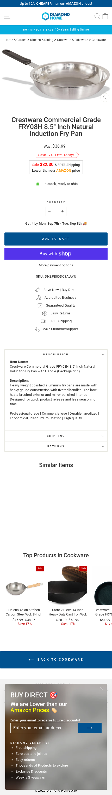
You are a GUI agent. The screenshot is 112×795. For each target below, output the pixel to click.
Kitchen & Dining (41, 40)
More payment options (56, 265)
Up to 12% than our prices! (56, 3)
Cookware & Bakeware (72, 40)
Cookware (99, 40)
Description (56, 354)
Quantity (56, 202)
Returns (56, 446)
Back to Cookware (59, 659)
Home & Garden (15, 40)
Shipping (56, 436)
